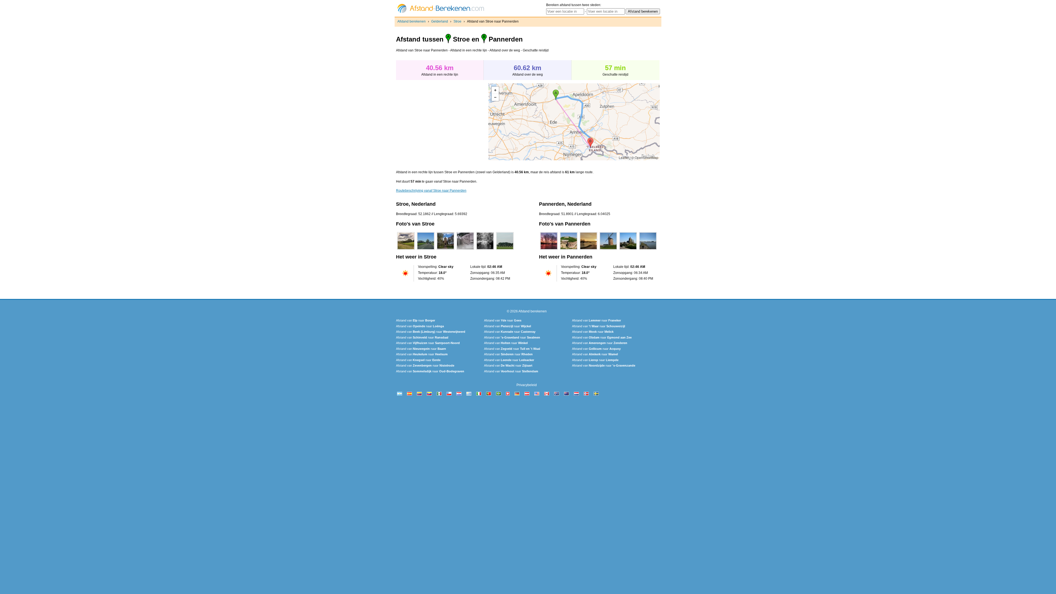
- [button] (495, 97)
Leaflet (624, 157)
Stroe (457, 21)
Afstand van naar (415, 320)
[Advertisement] (442, 121)
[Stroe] (406, 250)
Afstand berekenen (411, 21)
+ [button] (495, 90)
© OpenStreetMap (644, 157)
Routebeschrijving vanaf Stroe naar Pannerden (431, 191)
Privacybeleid (526, 385)
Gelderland (439, 21)
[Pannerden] (549, 250)
